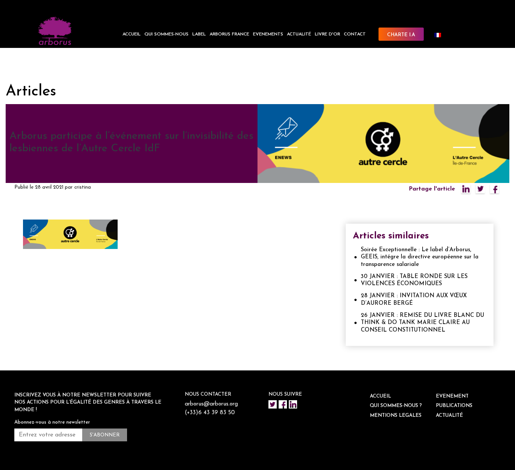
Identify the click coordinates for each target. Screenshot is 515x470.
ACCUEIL (132, 34)
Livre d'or (327, 34)
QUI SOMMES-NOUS (166, 34)
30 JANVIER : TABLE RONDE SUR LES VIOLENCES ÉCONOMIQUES (414, 280)
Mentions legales (396, 415)
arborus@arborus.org (211, 404)
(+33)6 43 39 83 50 (210, 413)
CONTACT (355, 34)
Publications (454, 405)
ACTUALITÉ (299, 34)
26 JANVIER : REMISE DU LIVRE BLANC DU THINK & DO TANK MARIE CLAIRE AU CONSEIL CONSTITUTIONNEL (422, 323)
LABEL (199, 34)
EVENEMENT (452, 396)
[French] (441, 35)
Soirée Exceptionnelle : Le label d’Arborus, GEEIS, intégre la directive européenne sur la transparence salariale (419, 257)
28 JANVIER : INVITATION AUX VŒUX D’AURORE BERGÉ (414, 299)
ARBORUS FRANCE (229, 34)
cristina (82, 187)
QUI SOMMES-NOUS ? (396, 405)
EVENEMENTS (268, 34)
